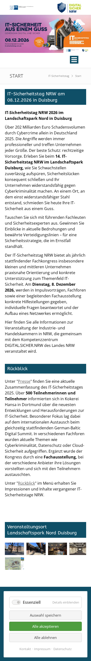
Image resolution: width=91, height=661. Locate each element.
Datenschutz (62, 649)
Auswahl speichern (45, 615)
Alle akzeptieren (45, 626)
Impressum (42, 649)
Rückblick (26, 483)
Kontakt (25, 649)
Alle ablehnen (45, 637)
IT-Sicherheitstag (58, 76)
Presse (24, 381)
